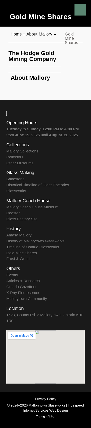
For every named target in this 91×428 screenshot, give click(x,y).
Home (16, 34)
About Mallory (39, 34)
